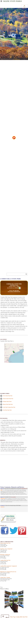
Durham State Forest (7, 401)
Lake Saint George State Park (9, 407)
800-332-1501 (17, 291)
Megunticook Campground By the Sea (8, 571)
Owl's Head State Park (7, 395)
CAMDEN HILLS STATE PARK (14, 284)
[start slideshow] (14, 137)
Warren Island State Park (8, 398)
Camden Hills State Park (5, 560)
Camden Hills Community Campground (8, 566)
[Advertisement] (10, 270)
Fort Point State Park (7, 410)
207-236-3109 (16, 290)
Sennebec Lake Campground (6, 548)
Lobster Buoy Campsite (5, 577)
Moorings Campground (5, 554)
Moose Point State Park (8, 404)
